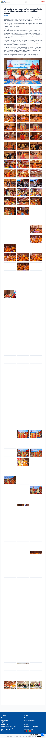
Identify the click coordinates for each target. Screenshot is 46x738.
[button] (26, 2)
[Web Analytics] (39, 736)
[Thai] (42, 2)
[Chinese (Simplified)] (42, 1)
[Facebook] (25, 731)
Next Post (37, 706)
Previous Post (9, 706)
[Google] (30, 731)
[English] (44, 1)
